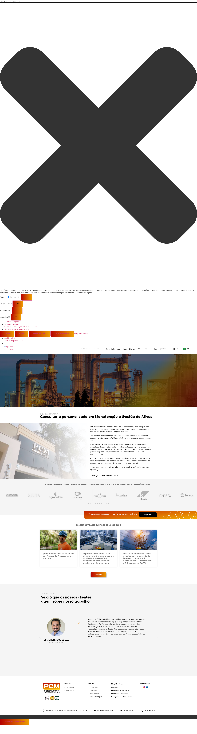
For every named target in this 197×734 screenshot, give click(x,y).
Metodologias (143, 349)
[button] (98, 145)
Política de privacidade (13, 341)
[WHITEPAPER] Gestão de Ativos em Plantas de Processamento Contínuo (58, 556)
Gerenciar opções (11, 322)
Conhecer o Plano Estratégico (170, 389)
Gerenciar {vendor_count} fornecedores (20, 327)
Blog (155, 349)
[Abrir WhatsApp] (192, 729)
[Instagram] (177, 349)
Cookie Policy (9, 338)
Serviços (97, 349)
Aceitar (7, 334)
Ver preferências (39, 334)
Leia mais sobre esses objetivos (16, 329)
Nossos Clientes (129, 349)
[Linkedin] (174, 349)
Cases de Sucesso (112, 349)
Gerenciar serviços (11, 324)
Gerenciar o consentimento (15, 722)
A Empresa (85, 349)
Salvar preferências (62, 334)
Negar (21, 334)
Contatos (163, 349)
